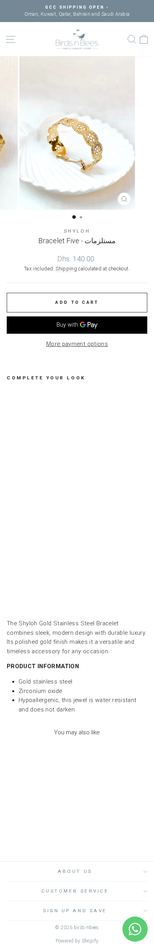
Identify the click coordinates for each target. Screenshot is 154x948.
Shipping (66, 269)
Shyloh (77, 231)
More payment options (77, 343)
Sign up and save (75, 910)
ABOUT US (75, 871)
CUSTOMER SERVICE (75, 891)
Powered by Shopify (77, 941)
